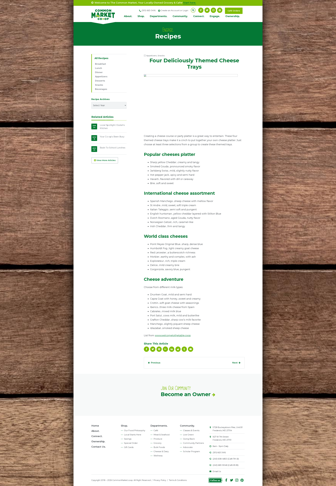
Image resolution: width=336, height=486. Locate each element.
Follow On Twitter (207, 10)
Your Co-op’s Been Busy (112, 136)
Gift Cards (128, 447)
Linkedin (171, 349)
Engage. (215, 16)
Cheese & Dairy (161, 451)
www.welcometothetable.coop (173, 335)
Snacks (161, 55)
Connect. (198, 16)
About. (128, 16)
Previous (155, 362)
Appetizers (151, 55)
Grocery (157, 443)
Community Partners (193, 443)
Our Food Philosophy (134, 430)
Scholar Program (191, 451)
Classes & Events (191, 430)
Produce (158, 439)
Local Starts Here (132, 434)
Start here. (189, 2)
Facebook (200, 10)
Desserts (100, 81)
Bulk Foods (159, 447)
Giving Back (189, 439)
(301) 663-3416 (219, 452)
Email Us (217, 471)
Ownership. (232, 16)
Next (235, 362)
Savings (127, 439)
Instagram (213, 10)
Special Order (131, 443)
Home (95, 425)
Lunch (98, 68)
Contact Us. (98, 446)
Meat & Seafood (161, 434)
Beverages (101, 89)
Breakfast (100, 64)
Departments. (158, 16)
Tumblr (184, 349)
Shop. (141, 16)
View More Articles (106, 160)
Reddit (178, 349)
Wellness (158, 455)
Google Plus (165, 349)
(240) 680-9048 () (225, 465)
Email (190, 349)
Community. (180, 16)
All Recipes (101, 58)
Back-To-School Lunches (112, 147)
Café (156, 430)
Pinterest (219, 10)
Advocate (188, 447)
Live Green (188, 434)
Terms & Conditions (178, 480)
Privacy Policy (159, 480)
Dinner (99, 72)
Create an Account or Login (174, 10)
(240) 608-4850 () (226, 459)
